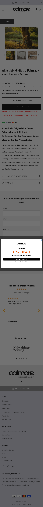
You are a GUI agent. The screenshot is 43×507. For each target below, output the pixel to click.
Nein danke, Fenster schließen (21, 261)
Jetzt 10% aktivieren (21, 259)
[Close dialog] (41, 240)
